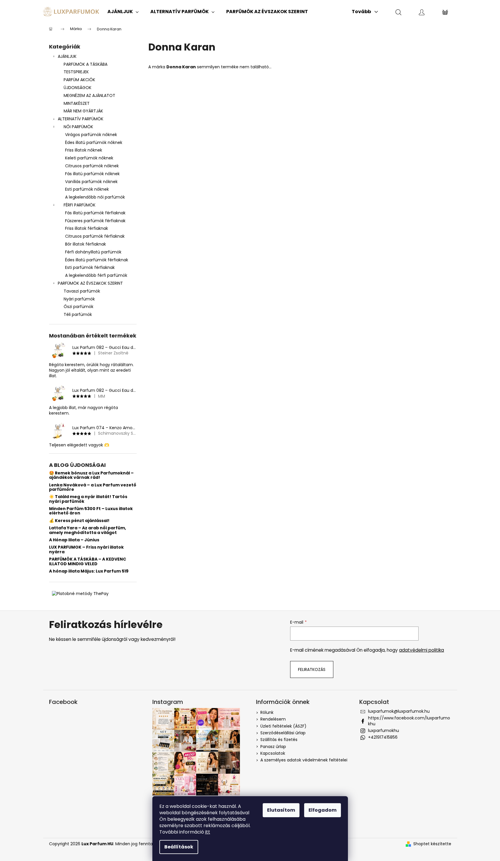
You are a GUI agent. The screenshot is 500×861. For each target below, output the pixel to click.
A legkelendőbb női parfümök (95, 197)
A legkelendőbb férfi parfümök (96, 275)
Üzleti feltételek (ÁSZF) (283, 726)
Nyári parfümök (79, 299)
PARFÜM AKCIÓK (79, 80)
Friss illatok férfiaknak (86, 228)
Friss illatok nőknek (83, 150)
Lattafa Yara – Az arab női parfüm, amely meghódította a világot (87, 530)
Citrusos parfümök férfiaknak (95, 236)
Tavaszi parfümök (82, 291)
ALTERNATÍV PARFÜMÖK (80, 119)
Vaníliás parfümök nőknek (91, 182)
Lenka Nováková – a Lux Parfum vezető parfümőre (92, 487)
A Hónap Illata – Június (74, 540)
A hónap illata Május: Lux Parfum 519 (88, 571)
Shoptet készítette (432, 844)
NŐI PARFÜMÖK (78, 127)
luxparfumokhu (383, 730)
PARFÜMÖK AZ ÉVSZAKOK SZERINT (90, 283)
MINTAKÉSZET (77, 103)
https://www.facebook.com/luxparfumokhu (409, 720)
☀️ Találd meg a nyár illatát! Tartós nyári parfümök (88, 499)
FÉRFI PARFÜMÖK (79, 205)
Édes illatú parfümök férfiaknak (96, 260)
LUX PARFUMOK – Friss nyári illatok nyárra (86, 549)
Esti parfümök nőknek (87, 189)
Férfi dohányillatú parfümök (93, 252)
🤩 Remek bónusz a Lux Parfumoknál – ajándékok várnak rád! (91, 475)
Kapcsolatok (272, 753)
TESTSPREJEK (76, 72)
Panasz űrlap (273, 746)
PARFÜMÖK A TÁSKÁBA (85, 64)
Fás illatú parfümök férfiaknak (95, 213)
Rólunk (266, 712)
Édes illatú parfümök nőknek (93, 142)
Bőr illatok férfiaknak (85, 244)
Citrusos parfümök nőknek (92, 166)
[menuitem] (123, 11)
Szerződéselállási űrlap (283, 733)
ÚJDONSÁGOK (77, 88)
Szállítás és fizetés (278, 739)
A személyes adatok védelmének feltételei (303, 760)
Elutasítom (281, 810)
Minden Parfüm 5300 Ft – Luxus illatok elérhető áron (91, 511)
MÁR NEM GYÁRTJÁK (83, 111)
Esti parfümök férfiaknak (90, 267)
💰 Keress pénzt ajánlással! (79, 521)
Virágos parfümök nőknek (91, 135)
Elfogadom (323, 810)
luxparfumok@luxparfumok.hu (399, 711)
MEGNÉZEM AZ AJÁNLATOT (89, 95)
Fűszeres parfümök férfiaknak (95, 221)
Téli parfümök (78, 314)
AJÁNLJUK (67, 56)
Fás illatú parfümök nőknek (92, 174)
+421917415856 (383, 737)
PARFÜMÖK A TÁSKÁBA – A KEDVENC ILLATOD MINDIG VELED (87, 561)
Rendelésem (273, 719)
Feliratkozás (311, 669)
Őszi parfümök (78, 306)
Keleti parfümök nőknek (89, 158)
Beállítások (178, 846)
